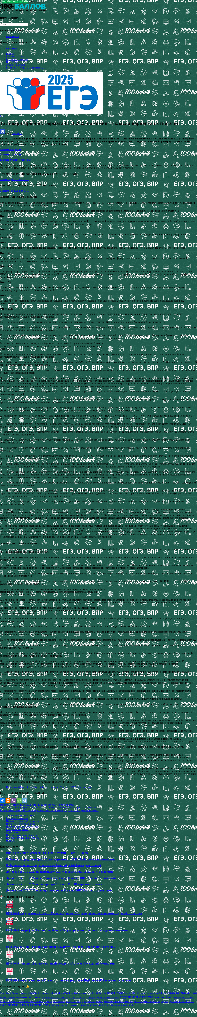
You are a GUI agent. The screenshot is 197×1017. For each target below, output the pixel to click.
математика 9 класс (10, 1001)
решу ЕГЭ (164, 1002)
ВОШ (54, 993)
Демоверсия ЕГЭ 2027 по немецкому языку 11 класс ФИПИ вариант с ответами (59, 871)
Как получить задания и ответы (22, 837)
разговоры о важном (146, 1001)
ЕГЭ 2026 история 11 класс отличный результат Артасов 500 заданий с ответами (60, 963)
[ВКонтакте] (2, 800)
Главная (10, 53)
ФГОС (162, 992)
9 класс (15, 993)
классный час (163, 997)
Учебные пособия (15, 65)
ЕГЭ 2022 (63, 992)
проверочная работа (73, 1002)
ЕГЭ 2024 (83, 993)
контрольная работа (40, 805)
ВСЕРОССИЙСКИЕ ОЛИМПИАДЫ (26, 67)
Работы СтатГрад (15, 56)
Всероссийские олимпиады (20, 824)
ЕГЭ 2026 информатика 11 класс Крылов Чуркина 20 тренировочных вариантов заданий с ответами (74, 913)
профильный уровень (92, 1001)
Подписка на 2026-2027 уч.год (22, 826)
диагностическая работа (108, 998)
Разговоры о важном (17, 59)
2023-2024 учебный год (42, 993)
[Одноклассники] (8, 800)
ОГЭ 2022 (119, 993)
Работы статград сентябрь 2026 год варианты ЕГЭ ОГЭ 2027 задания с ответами (60, 859)
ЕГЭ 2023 (73, 993)
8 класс (8, 993)
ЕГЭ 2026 (100, 993)
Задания (110, 992)
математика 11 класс (31, 1001)
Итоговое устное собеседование (23, 821)
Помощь (10, 840)
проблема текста (59, 1002)
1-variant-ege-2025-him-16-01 (14, 179)
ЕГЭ (2, 115)
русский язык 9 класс (181, 1001)
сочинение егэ (39, 1004)
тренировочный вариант (122, 1005)
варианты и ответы (10, 805)
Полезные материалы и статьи (22, 835)
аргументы (182, 992)
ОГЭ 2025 (127, 993)
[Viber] (13, 800)
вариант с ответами (7, 998)
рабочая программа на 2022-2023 (118, 1001)
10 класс (21, 993)
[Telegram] (24, 800)
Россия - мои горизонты (149, 993)
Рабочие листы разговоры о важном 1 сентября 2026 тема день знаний (53, 865)
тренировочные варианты (94, 1005)
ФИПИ (54, 805)
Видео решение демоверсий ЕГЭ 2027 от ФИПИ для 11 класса (47, 852)
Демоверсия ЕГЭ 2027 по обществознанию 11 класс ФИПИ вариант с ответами (59, 890)
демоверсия (91, 997)
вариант (193, 993)
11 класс (29, 993)
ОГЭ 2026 (135, 993)
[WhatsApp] (19, 800)
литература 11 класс (184, 997)
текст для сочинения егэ (70, 1005)
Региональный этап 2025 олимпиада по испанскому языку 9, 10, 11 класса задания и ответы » (49, 810)
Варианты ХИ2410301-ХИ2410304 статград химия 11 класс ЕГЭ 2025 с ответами (49, 787)
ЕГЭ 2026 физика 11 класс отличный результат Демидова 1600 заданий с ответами (61, 946)
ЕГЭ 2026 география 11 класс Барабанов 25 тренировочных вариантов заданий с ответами (67, 930)
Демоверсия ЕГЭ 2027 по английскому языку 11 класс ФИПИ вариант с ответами (61, 878)
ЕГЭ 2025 (25, 805)
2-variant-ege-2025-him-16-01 (14, 190)
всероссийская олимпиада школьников (63, 997)
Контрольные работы (17, 829)
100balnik (17, 133)
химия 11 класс (66, 805)
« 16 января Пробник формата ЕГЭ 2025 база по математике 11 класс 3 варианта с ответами (48, 807)
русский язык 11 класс (14, 1004)
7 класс (2, 993)
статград (54, 1004)
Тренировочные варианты (20, 815)
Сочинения (12, 832)
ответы (48, 1001)
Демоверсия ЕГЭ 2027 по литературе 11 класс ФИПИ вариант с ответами (55, 884)
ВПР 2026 (11, 62)
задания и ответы (136, 996)
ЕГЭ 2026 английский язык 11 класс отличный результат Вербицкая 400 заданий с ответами (68, 980)
